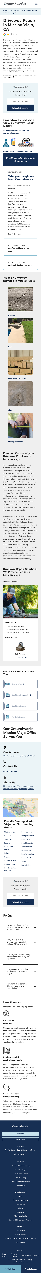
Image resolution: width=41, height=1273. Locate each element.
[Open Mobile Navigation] (36, 4)
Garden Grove (10, 860)
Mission (20, 1208)
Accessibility (26, 1255)
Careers (20, 1196)
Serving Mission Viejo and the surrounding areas (16, 131)
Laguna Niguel (10, 864)
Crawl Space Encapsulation (20, 1182)
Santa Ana (8, 839)
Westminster (26, 846)
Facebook (11, 1150)
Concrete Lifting (20, 1178)
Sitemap (36, 1255)
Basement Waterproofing (21, 1166)
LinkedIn (24, 1150)
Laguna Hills (26, 850)
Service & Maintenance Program (20, 1220)
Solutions (20, 1162)
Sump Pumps (20, 1186)
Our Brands (21, 1204)
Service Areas (16, 10)
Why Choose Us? (20, 1192)
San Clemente (27, 843)
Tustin (23, 861)
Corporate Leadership (20, 1200)
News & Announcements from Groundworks (20, 1238)
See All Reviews (14, 234)
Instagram (21, 1154)
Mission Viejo (9, 832)
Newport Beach (27, 835)
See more (8, 77)
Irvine (6, 853)
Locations (20, 1139)
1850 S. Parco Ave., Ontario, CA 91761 (19, 756)
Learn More (20, 658)
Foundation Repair (20, 1170)
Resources (20, 1226)
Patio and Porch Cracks (17, 378)
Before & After (20, 1234)
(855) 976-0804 (10, 771)
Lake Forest (26, 858)
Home (5, 10)
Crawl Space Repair (21, 1174)
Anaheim (7, 835)
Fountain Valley (27, 854)
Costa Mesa (26, 839)
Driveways (12, 315)
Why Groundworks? (20, 1216)
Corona (7, 843)
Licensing (20, 1250)
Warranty (20, 1212)
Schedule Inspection (20, 108)
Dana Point (26, 865)
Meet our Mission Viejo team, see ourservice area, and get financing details (18, 787)
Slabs (10, 410)
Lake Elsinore (26, 832)
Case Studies (20, 1231)
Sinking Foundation (15, 442)
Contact (20, 1133)
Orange (7, 857)
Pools (10, 347)
